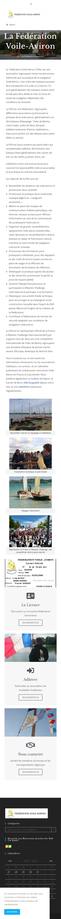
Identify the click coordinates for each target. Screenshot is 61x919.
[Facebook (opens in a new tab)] (30, 4)
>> (50, 861)
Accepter (12, 912)
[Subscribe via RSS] (6, 846)
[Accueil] (18, 56)
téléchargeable (31, 382)
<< (10, 861)
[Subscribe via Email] (9, 846)
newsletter (24, 386)
